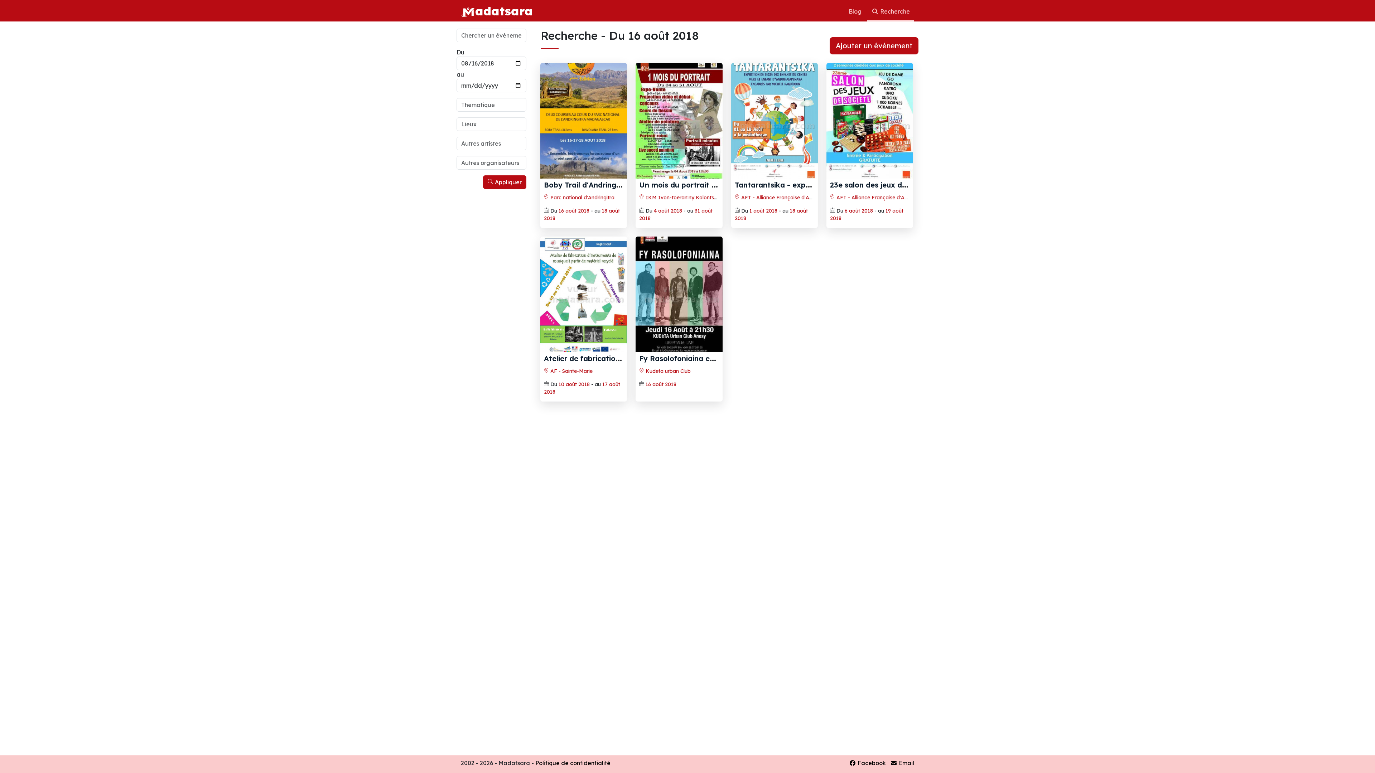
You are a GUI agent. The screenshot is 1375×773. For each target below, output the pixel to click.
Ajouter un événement (874, 45)
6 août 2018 (859, 211)
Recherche (894, 11)
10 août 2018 (574, 384)
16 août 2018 (574, 211)
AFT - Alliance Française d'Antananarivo (789, 197)
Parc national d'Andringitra (581, 197)
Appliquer (507, 182)
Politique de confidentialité (573, 763)
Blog (856, 11)
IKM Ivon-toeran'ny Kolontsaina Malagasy (697, 197)
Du (460, 52)
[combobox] (491, 105)
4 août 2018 (668, 211)
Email (905, 763)
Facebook (871, 763)
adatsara (504, 10)
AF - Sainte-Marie (571, 371)
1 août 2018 (763, 211)
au (460, 74)
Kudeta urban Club (667, 371)
